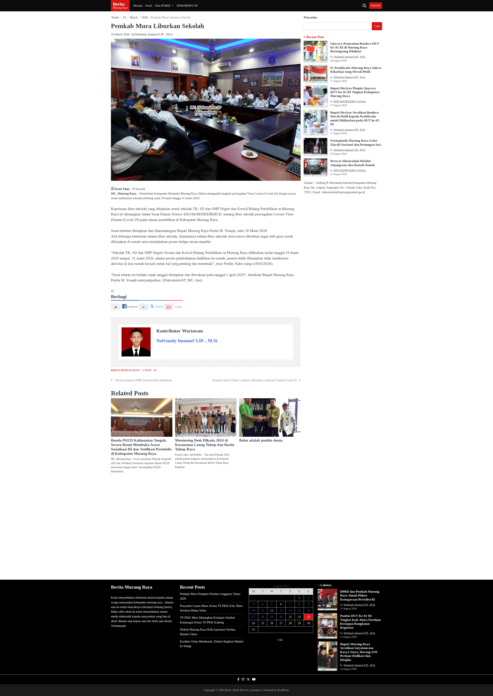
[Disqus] (206, 526)
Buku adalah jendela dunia (261, 440)
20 (281, 616)
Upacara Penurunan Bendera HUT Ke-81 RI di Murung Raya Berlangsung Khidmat (354, 47)
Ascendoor (255, 690)
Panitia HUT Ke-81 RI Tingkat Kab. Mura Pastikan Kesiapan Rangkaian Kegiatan (360, 621)
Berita (119, 4)
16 (308, 610)
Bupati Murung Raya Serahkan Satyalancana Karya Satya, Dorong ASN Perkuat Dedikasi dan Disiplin (358, 652)
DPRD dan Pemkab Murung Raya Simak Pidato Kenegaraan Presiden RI (359, 595)
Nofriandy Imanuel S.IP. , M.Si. (154, 34)
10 (253, 610)
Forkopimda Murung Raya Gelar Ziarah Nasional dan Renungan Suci (355, 142)
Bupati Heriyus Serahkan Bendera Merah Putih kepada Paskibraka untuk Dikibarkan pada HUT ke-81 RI (354, 118)
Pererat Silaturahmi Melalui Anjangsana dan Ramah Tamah (352, 163)
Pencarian (310, 17)
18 (262, 616)
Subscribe (375, 5)
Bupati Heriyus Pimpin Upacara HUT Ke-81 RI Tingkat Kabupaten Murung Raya (354, 92)
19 (271, 616)
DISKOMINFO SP (187, 5)
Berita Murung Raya (125, 370)
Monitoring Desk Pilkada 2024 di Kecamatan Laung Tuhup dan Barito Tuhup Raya (204, 444)
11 (262, 610)
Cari (377, 26)
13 (281, 610)
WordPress (283, 690)
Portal (148, 5)
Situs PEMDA (163, 5)
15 (299, 610)
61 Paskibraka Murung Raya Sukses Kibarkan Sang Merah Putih (355, 70)
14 (290, 610)
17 (253, 616)
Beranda (137, 5)
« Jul (279, 639)
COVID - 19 (149, 370)
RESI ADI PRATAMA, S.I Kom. (350, 101)
